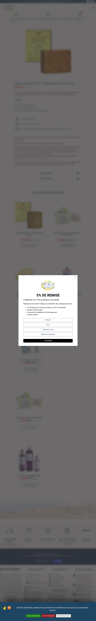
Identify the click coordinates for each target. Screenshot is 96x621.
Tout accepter (33, 616)
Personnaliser (63, 616)
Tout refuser (48, 616)
